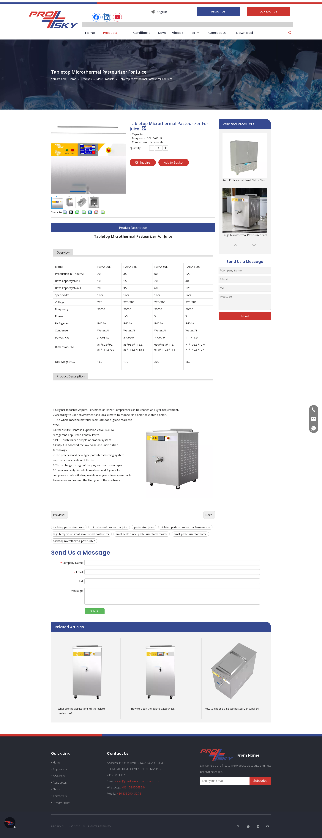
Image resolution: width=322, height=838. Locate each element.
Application (60, 769)
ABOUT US (218, 11)
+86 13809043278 (129, 793)
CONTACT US (268, 11)
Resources (60, 782)
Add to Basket (173, 162)
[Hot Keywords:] (290, 33)
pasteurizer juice (144, 527)
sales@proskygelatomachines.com (137, 781)
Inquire (145, 162)
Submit (245, 316)
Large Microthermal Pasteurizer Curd (244, 180)
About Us (59, 776)
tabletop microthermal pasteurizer (74, 541)
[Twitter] (238, 826)
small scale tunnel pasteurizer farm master (141, 534)
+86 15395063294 (133, 787)
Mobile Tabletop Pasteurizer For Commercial (244, 235)
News (56, 789)
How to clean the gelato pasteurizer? (153, 708)
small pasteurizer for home (190, 534)
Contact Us (60, 796)
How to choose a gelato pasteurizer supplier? (231, 708)
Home (57, 762)
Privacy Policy (61, 802)
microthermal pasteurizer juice (109, 527)
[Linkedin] (106, 17)
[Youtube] (117, 17)
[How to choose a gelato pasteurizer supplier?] (234, 670)
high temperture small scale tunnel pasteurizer (81, 534)
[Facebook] (96, 17)
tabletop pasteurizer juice (68, 527)
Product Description (133, 228)
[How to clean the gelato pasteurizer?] (161, 670)
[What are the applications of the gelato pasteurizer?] (87, 670)
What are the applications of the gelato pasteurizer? (81, 711)
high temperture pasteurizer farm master (185, 527)
